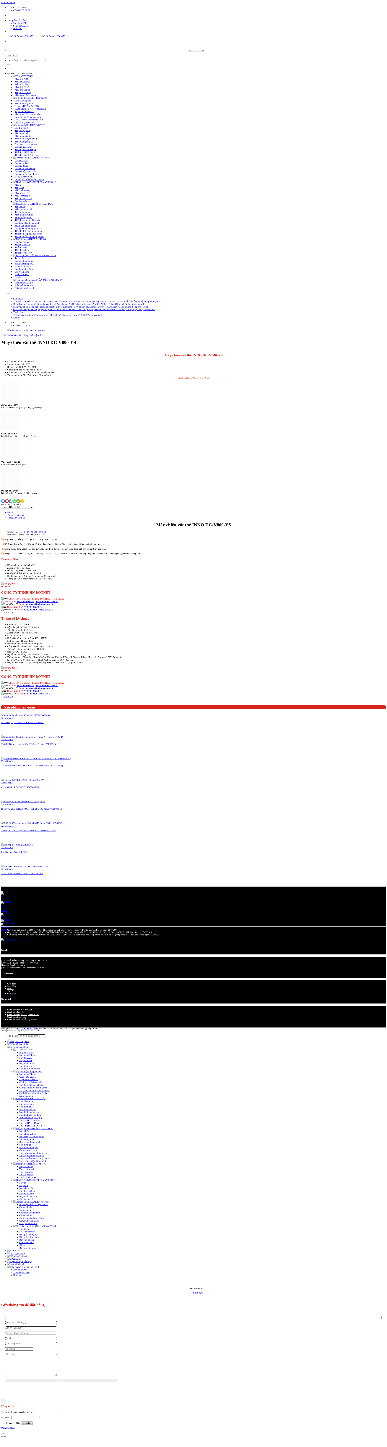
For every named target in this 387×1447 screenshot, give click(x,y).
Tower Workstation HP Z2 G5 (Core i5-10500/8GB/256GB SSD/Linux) (32, 766)
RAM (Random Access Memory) (34, 1090)
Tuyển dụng (19, 312)
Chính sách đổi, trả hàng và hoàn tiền (23, 1014)
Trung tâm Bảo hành (17, 20)
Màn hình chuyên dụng (30, 1115)
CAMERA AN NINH (40, 157)
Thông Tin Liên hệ (16, 517)
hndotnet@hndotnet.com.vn (39, 604)
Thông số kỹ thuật (15, 515)
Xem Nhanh (7, 718)
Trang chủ (24, 1041)
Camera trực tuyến (28, 1150)
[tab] (196, 512)
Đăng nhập (26, 1423)
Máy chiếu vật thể (32, 335)
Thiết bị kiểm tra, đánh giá (31, 1155)
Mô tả (10, 512)
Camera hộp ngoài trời (30, 1212)
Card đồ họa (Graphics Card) (33, 1093)
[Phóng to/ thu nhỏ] (5, 1433)
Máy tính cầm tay (27, 1066)
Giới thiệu (18, 298)
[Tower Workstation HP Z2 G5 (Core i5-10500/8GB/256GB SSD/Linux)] (36, 758)
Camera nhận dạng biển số (32, 1218)
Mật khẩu (6, 1418)
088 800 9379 (30, 609)
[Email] (18, 501)
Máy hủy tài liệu (27, 1191)
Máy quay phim (26, 1104)
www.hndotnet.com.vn (47, 601)
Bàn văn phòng (26, 1239)
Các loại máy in (22, 201)
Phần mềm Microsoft (24, 288)
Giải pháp (23, 1256)
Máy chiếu (24, 1131)
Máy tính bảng (26, 1060)
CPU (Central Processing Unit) (33, 1087)
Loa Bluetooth (26, 1101)
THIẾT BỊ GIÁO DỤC (42, 204)
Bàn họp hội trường (28, 1248)
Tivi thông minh (26, 1139)
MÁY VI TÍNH (25, 1049)
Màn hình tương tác (28, 1147)
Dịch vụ (10, 989)
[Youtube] (7, 501)
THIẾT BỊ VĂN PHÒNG (44, 182)
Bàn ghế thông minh (29, 1237)
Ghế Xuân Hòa (26, 1242)
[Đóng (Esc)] (2, 1433)
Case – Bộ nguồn (27, 1076)
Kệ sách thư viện (27, 1231)
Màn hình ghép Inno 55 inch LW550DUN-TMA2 (22, 722)
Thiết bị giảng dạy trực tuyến (33, 1153)
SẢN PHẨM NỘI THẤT (44, 255)
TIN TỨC (20, 1250)
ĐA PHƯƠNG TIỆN (36, 1098)
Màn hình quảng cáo (29, 1112)
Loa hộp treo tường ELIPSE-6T (15, 852)
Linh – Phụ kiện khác (25, 122)
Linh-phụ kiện (26, 1095)
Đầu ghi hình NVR (28, 1223)
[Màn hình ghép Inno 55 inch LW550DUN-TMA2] (25, 715)
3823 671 (37, 607)
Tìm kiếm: (12, 60)
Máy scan (23, 1185)
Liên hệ (16, 317)
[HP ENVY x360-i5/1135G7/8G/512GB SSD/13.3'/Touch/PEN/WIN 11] (23, 801)
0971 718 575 (46, 609)
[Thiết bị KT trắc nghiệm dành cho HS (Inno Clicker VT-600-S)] (32, 823)
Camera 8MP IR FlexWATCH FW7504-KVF (20, 787)
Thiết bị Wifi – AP (23, 252)
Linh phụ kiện (35, 1071)
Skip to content (8, 2)
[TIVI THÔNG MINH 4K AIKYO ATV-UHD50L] (25, 866)
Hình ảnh (17, 28)
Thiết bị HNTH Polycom (26, 155)
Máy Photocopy (26, 1193)
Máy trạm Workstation (25, 95)
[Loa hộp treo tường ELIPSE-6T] (17, 844)
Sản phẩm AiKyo (21, 25)
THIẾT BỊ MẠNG (37, 1163)
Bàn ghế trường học (28, 1234)
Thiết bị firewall (26, 1169)
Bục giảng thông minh (30, 1142)
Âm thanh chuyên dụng (30, 1117)
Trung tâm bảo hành (29, 1267)
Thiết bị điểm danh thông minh (29, 236)
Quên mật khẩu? (8, 1428)
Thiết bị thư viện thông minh (32, 1161)
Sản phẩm (23, 1047)
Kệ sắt (18, 277)
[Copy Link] (22, 501)
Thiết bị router (26, 1172)
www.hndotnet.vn (25, 601)
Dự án (18, 1258)
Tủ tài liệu (24, 1229)
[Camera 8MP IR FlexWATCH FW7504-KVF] (23, 780)
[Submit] (8, 64)
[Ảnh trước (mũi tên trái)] (2, 1436)
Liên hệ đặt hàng (8, 349)
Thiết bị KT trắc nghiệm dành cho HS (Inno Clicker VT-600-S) (28, 830)
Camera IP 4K (26, 1215)
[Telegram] (11, 501)
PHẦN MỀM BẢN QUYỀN (49, 280)
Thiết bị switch (26, 1174)
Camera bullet (26, 1207)
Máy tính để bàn (27, 1055)
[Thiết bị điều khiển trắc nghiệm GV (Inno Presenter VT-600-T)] (32, 736)
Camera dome (26, 1210)
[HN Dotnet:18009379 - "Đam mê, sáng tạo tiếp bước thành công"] (33, 36)
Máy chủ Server (26, 1052)
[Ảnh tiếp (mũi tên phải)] (5, 1436)
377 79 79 (26, 607)
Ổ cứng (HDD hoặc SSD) (31, 1082)
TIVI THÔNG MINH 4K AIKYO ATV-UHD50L (22, 874)
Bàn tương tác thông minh (31, 1136)
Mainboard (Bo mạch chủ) (31, 1085)
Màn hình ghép (26, 1106)
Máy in (22, 1182)
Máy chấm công (27, 1188)
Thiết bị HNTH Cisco (29, 1123)
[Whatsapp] (14, 501)
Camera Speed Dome (29, 1220)
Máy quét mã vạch (28, 1196)
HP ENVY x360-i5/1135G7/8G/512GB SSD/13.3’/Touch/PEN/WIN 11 (31, 809)
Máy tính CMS (20, 23)
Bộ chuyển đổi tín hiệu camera (29, 179)
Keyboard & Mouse (28, 1079)
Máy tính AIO (25, 1057)
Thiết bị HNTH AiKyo (29, 1120)
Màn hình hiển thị (27, 1109)
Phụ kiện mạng (26, 1166)
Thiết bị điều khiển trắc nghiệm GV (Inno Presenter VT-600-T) (28, 744)
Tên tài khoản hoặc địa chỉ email (16, 1412)
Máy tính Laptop (27, 1063)
